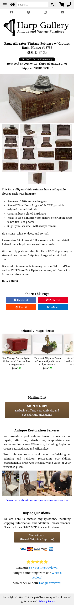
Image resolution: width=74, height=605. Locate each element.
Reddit (22, 307)
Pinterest (54, 300)
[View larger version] (37, 98)
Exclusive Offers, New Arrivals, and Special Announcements (37, 410)
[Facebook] (11, 12)
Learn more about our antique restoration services (37, 500)
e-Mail (54, 307)
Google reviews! (50, 583)
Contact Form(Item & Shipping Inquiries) (37, 537)
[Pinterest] (28, 12)
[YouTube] (62, 12)
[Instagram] (45, 12)
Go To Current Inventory (39, 59)
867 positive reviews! (43, 568)
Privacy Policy (47, 601)
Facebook (22, 300)
